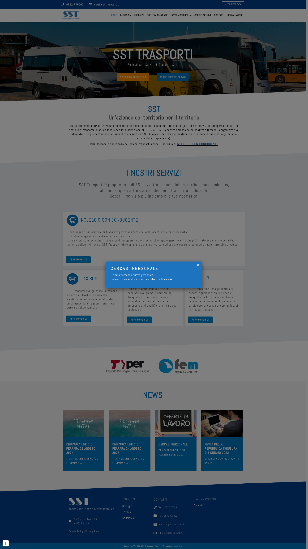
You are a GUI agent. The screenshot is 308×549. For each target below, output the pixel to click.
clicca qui (165, 279)
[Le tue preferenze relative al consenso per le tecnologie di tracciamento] (6, 543)
